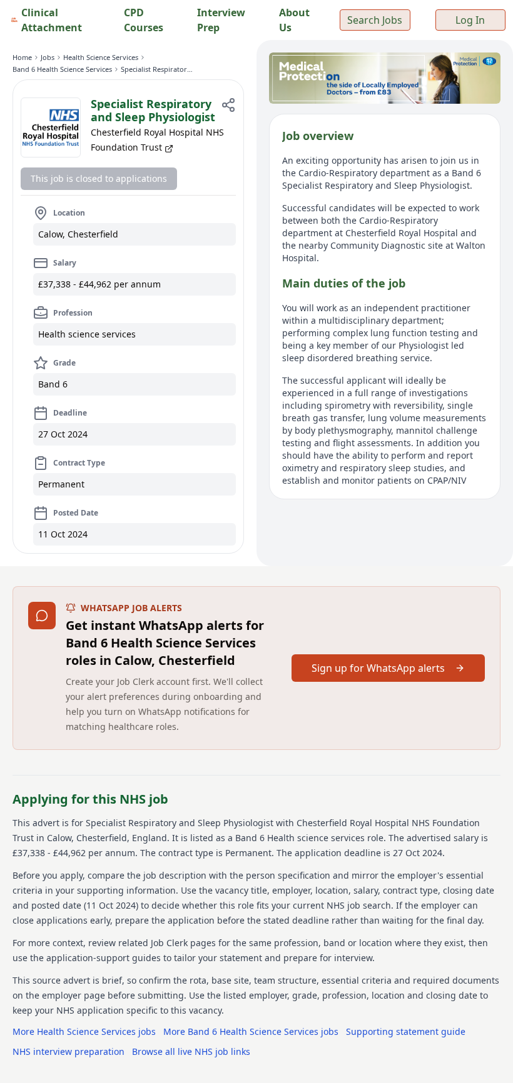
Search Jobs (374, 20)
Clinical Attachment (51, 20)
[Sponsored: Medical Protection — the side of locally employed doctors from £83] (384, 78)
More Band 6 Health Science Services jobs (250, 1031)
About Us (294, 20)
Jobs (47, 57)
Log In (470, 20)
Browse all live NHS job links (191, 1051)
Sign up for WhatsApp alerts (378, 668)
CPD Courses (143, 20)
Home (22, 57)
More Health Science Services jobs (84, 1031)
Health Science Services (100, 57)
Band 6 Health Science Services (62, 69)
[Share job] (228, 104)
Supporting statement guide (405, 1031)
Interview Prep (221, 20)
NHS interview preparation (68, 1051)
